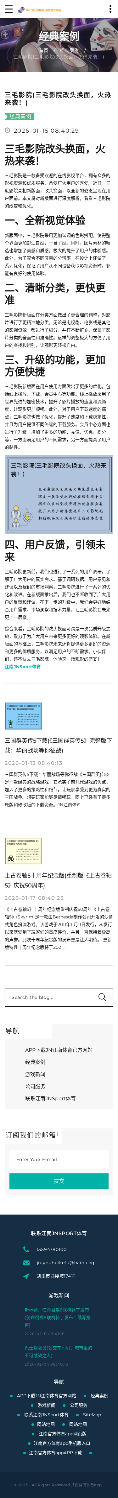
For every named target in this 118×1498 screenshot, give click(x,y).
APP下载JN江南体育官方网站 (59, 1050)
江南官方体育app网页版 (63, 1434)
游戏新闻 (35, 1074)
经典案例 (69, 50)
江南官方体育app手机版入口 (62, 1443)
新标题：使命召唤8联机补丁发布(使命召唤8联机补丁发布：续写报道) (58, 1317)
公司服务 (35, 1086)
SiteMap (92, 1415)
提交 (59, 1181)
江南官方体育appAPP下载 (55, 1453)
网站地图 (46, 1424)
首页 (44, 50)
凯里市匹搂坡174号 (56, 1276)
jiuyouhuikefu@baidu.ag (66, 1263)
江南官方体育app (86, 1484)
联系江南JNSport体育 (50, 1098)
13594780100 (52, 1249)
